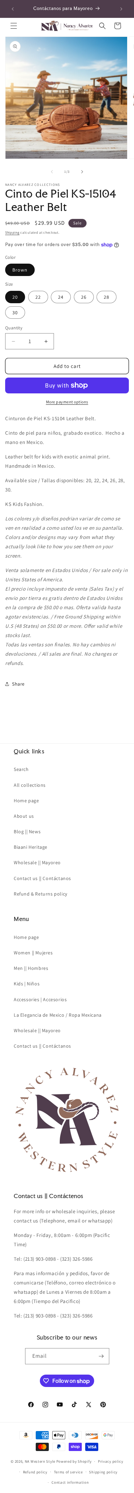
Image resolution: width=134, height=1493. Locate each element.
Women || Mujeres (33, 953)
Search (21, 769)
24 (61, 297)
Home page (26, 800)
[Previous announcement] (12, 9)
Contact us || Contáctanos (42, 878)
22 (38, 297)
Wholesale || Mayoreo (37, 862)
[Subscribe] (101, 1356)
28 (106, 297)
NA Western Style (40, 1461)
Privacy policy (110, 1461)
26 (84, 297)
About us (24, 816)
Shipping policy (103, 1472)
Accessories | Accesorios (40, 999)
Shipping (12, 232)
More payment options (67, 401)
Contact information (70, 1482)
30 (15, 312)
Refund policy (35, 1472)
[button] (13, 25)
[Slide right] (82, 171)
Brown (19, 270)
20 (15, 297)
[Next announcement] (121, 9)
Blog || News (27, 831)
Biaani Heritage (30, 847)
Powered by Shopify (74, 1461)
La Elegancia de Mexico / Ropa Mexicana (58, 1015)
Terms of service (68, 1472)
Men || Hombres (31, 968)
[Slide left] (51, 171)
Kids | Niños (27, 984)
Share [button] (18, 684)
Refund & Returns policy (40, 894)
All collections (30, 785)
